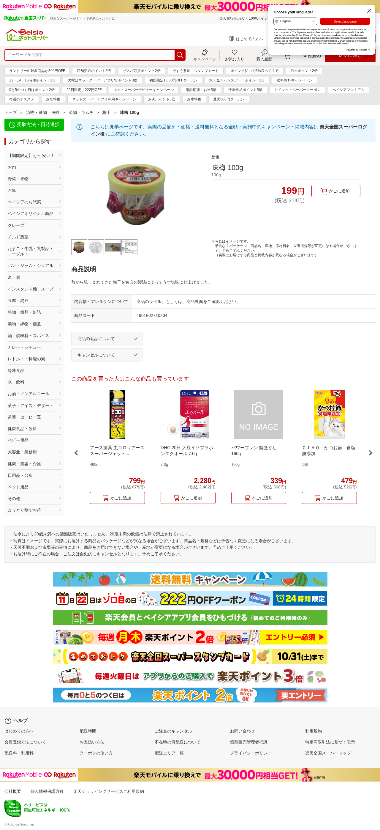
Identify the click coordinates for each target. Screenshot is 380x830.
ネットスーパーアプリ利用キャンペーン (104, 99)
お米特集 (53, 99)
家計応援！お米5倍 (201, 90)
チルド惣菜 (18, 237)
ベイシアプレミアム (348, 90)
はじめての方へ (249, 39)
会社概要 (12, 791)
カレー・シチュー (24, 347)
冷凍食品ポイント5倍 (245, 90)
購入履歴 (264, 59)
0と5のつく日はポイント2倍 (32, 90)
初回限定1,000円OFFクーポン (173, 80)
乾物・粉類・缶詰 (24, 312)
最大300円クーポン (228, 99)
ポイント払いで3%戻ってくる (255, 71)
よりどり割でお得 (24, 510)
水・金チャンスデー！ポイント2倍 (237, 80)
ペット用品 (18, 487)
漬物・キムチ (81, 112)
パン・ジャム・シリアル (30, 265)
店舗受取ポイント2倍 (94, 71)
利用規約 (313, 731)
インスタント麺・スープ (30, 289)
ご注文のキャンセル (173, 731)
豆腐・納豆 (18, 300)
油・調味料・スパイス (28, 335)
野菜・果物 (18, 178)
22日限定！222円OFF (84, 90)
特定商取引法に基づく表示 (330, 742)
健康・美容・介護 (24, 463)
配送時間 (88, 731)
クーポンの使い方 (96, 753)
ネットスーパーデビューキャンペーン (143, 90)
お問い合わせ (242, 731)
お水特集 (194, 99)
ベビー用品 (18, 440)
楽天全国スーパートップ (328, 753)
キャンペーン (204, 59)
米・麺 (14, 277)
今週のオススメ (21, 99)
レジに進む (350, 55)
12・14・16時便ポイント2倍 (32, 80)
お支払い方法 (92, 742)
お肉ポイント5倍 (161, 99)
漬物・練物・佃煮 (42, 112)
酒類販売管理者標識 (248, 742)
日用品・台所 (20, 475)
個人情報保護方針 (47, 791)
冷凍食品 (16, 370)
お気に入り (234, 59)
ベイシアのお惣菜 (24, 201)
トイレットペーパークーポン (297, 90)
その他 (14, 498)
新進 (215, 157)
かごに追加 (339, 190)
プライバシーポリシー (251, 753)
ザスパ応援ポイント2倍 (142, 71)
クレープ (16, 225)
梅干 (106, 112)
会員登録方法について (25, 742)
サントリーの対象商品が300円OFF (37, 71)
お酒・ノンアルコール (28, 393)
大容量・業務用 (22, 451)
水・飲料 (16, 382)
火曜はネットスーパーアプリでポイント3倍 (102, 80)
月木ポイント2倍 (304, 71)
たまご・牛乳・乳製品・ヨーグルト (30, 251)
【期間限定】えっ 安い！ (31, 155)
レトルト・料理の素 (26, 358)
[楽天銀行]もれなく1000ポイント (244, 18)
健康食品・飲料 (22, 428)
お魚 (12, 190)
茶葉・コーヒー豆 (24, 417)
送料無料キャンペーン (294, 80)
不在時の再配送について (177, 742)
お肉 (12, 167)
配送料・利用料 (19, 753)
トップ (10, 112)
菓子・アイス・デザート (30, 405)
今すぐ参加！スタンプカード (195, 71)
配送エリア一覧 (169, 753)
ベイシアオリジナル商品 (30, 213)
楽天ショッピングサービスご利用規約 (108, 791)
